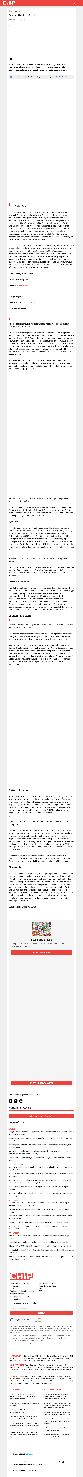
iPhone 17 (13, 1383)
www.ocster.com (22, 286)
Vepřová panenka (31, 1365)
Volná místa (14, 1286)
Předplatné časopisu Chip (19, 1283)
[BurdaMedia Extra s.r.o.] (21, 1276)
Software (17, 11)
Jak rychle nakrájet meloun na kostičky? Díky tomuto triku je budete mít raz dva (57, 1413)
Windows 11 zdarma (65, 1378)
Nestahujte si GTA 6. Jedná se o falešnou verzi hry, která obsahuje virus (25, 1411)
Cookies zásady (15, 1299)
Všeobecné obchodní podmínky (22, 1291)
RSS (40, 1291)
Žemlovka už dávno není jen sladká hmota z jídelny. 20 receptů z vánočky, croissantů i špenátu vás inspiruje (57, 1396)
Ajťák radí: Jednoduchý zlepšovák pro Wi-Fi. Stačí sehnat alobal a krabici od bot (25, 1418)
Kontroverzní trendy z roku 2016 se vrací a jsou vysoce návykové (58, 1429)
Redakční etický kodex (48, 1286)
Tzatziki (24, 1369)
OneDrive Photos (28, 1378)
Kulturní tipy (52, 1358)
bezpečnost (14, 1200)
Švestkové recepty (58, 1369)
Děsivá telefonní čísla (31, 1356)
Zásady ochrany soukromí (19, 1296)
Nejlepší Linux (46, 1383)
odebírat (41, 1313)
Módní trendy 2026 (28, 1360)
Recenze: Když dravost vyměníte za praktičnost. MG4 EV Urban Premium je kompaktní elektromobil (23, 1396)
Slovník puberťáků (46, 1356)
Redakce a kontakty (46, 1283)
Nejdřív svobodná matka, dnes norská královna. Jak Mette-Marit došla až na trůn (57, 1437)
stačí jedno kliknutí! (60, 77)
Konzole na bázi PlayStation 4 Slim (48, 1381)
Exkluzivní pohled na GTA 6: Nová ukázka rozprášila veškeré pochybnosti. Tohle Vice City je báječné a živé (24, 1434)
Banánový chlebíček (16, 1367)
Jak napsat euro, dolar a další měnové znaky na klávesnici (25, 1404)
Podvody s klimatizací (32, 1383)
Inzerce (42, 1288)
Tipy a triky (14, 1233)
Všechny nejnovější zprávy (41, 1116)
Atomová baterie (28, 1381)
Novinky (12, 1129)
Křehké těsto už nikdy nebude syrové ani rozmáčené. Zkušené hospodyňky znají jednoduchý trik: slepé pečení (57, 1405)
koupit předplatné (41, 952)
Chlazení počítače (31, 1376)
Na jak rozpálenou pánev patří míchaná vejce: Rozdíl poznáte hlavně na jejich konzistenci (57, 1421)
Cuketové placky (67, 1367)
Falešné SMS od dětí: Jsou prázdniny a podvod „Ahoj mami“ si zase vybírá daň (38, 1222)
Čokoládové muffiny (61, 1365)
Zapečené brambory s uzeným (26, 1372)
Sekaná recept (34, 1369)
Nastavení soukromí (17, 1294)
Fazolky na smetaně (46, 1365)
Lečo (48, 1369)
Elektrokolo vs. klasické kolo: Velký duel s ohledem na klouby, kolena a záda (38, 1242)
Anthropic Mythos (15, 1381)
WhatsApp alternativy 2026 (46, 1360)
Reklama (13, 1288)
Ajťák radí (60, 1358)
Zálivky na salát (54, 1367)
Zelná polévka (15, 1369)
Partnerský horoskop (61, 1356)
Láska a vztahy (41, 1358)
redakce (12, 20)
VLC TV (20, 1383)
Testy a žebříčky (16, 1165)
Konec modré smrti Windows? (46, 1378)
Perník (43, 1369)
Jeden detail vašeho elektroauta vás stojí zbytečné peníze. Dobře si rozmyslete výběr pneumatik (24, 1425)
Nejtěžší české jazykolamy (25, 1358)
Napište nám (35, 1095)
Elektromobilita (66, 1381)
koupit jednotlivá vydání (41, 1083)
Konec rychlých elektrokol (48, 1376)
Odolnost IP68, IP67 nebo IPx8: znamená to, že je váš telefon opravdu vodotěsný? (40, 1246)
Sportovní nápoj (42, 1367)
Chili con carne (30, 1367)
